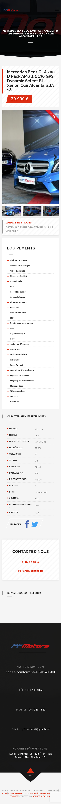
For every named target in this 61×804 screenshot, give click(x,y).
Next (54, 157)
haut (30, 775)
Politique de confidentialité (23, 793)
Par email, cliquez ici (30, 570)
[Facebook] (27, 524)
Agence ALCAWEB (41, 796)
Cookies (14, 796)
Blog (4, 793)
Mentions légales (49, 793)
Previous (7, 157)
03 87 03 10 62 (30, 561)
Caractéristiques (18, 222)
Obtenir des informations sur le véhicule (29, 229)
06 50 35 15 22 (37, 709)
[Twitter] (34, 524)
